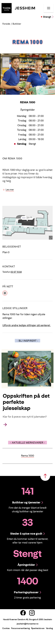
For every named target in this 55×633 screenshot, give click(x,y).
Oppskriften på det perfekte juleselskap (26, 402)
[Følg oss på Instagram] (32, 612)
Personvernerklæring (20, 628)
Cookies (6, 628)
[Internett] (4, 292)
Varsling (49, 628)
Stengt (47, 16)
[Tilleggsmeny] (48, 8)
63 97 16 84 (16, 272)
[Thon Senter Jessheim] (18, 7)
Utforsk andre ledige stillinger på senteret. (26, 325)
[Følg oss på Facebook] (23, 612)
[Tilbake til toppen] (45, 476)
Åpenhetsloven (37, 628)
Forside (6, 23)
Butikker (17, 23)
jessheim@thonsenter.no (27, 624)
